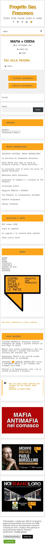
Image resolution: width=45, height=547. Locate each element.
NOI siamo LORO (10, 224)
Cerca (4, 106)
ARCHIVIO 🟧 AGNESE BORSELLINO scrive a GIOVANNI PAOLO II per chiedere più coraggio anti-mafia (22, 364)
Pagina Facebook (10, 204)
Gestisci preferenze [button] (12, 537)
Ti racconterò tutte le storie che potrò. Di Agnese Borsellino (22, 170)
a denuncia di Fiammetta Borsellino (20, 158)
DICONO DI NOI (9, 267)
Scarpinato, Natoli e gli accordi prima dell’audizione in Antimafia (20, 357)
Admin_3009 (23, 49)
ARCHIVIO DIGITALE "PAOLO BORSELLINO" (21, 153)
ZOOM (4, 261)
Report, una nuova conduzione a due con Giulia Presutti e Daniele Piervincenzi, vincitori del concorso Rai (22, 351)
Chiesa (9, 66)
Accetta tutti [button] (9, 541)
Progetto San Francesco (22, 9)
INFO (4, 259)
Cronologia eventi (10, 186)
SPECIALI (6, 268)
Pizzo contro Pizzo (11, 237)
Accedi (5, 97)
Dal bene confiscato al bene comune (19, 322)
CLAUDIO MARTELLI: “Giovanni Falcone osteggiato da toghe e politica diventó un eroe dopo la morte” (22, 343)
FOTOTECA (6, 263)
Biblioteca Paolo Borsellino (15, 175)
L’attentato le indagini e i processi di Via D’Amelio (22, 180)
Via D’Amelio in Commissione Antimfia (21, 195)
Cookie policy (20, 532)
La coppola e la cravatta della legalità (21, 233)
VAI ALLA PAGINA (17, 60)
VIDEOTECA (7, 265)
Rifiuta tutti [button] (27, 537)
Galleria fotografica (11, 199)
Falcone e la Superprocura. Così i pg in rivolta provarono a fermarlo (21, 370)
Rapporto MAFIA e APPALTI (15, 190)
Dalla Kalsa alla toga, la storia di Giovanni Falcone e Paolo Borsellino (20, 163)
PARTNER (6, 270)
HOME (4, 258)
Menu (5, 31)
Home (23, 53)
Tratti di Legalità (10, 228)
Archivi (5, 130)
